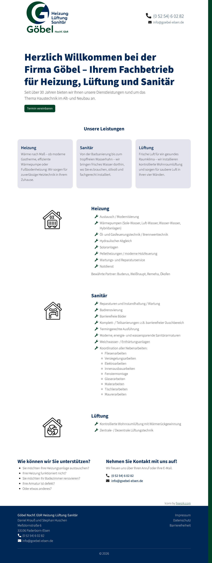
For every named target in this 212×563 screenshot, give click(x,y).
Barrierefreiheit (180, 525)
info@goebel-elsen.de (168, 22)
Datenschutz (182, 520)
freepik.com (183, 503)
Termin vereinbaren (40, 108)
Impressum (183, 515)
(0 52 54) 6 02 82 (168, 16)
